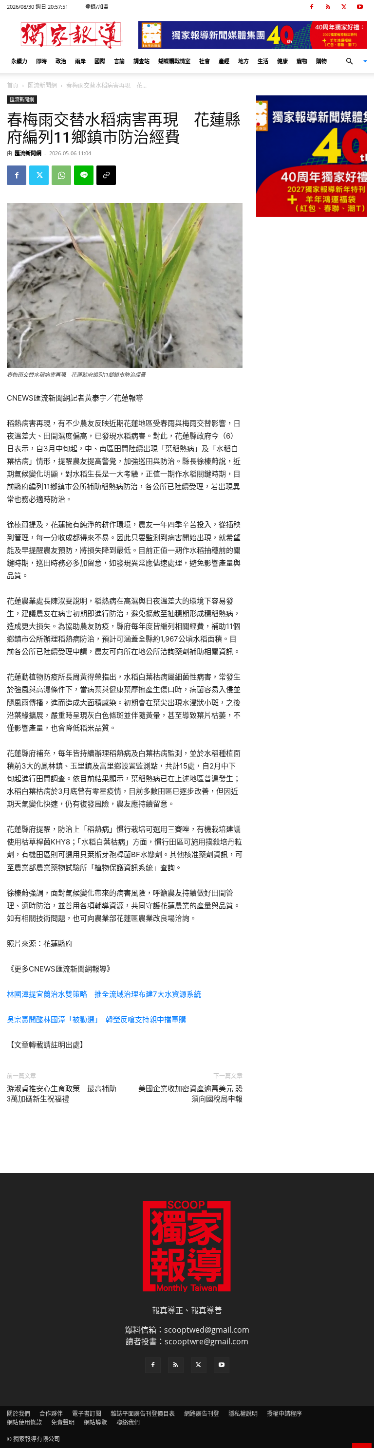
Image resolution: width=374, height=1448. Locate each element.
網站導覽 (95, 1422)
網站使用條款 (24, 1422)
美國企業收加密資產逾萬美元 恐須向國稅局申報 (190, 1093)
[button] (352, 61)
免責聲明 (63, 1422)
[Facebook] (311, 7)
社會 (204, 61)
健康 (282, 61)
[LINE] (84, 175)
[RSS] (327, 7)
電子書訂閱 (86, 1414)
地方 (243, 61)
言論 (119, 61)
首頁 (13, 85)
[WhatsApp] (61, 175)
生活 (263, 61)
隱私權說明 (243, 1414)
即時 (41, 61)
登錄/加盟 (97, 6)
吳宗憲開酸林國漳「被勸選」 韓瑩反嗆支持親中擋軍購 (96, 1019)
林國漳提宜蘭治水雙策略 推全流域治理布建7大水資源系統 (104, 994)
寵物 (302, 61)
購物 (321, 61)
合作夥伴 (51, 1414)
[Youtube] (360, 7)
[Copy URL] (106, 175)
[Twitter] (344, 7)
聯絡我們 (128, 1422)
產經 (224, 61)
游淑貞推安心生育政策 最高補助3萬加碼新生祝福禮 (61, 1093)
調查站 (141, 61)
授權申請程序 (284, 1414)
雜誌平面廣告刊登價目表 (143, 1414)
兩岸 (80, 61)
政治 (61, 61)
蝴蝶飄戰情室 (174, 61)
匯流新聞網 (42, 85)
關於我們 (18, 1414)
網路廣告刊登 (201, 1414)
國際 (99, 61)
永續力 (19, 61)
